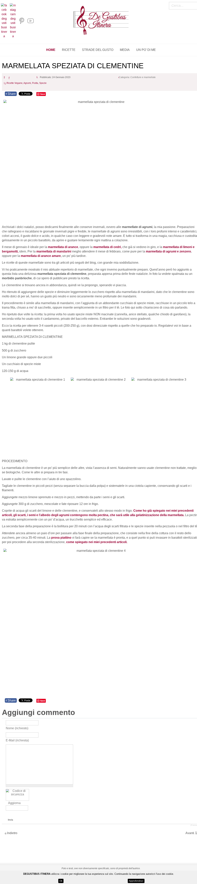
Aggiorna (14, 803)
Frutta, (35, 83)
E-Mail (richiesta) (17, 740)
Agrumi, (27, 83)
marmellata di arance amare (41, 255)
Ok (60, 881)
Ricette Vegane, (15, 83)
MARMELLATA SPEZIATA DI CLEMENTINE (73, 66)
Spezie (43, 83)
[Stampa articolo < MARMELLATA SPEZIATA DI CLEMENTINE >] (5, 77)
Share (11, 93)
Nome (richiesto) (17, 728)
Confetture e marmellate (143, 77)
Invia (10, 819)
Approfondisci (136, 881)
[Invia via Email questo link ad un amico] (10, 77)
